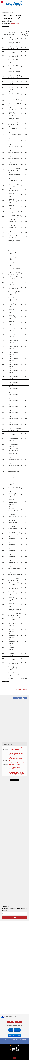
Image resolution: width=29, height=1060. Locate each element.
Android (17, 1030)
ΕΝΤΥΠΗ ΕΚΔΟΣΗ (14, 1035)
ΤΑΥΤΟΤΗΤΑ (7, 1042)
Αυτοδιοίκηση (10, 686)
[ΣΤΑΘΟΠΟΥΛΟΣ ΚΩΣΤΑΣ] (14, 1047)
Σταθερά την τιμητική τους (15, 747)
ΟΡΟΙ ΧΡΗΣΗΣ (23, 1039)
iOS (11, 1030)
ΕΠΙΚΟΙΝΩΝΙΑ (22, 1042)
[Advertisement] (14, 820)
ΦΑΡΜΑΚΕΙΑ (5, 1039)
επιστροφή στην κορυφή (21, 689)
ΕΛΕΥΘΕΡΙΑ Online (14, 23)
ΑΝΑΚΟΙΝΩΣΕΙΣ (14, 1042)
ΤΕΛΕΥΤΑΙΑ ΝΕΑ (8, 744)
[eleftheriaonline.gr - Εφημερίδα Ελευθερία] (14, 3)
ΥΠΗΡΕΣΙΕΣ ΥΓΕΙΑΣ (14, 1039)
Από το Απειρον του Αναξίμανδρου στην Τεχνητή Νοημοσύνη (16, 753)
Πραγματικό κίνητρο (14, 749)
